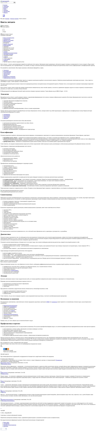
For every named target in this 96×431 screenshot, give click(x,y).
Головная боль (6, 39)
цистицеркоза (6, 115)
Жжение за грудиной (8, 40)
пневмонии (54, 301)
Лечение (5, 75)
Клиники (5, 7)
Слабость (5, 56)
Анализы (5, 10)
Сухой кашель (6, 59)
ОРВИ (47, 301)
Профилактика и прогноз (9, 77)
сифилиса (5, 118)
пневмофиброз (12, 306)
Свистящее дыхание (8, 54)
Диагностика (6, 11)
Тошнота (5, 60)
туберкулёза (6, 117)
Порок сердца (4, 372)
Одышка (5, 51)
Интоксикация (6, 41)
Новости (5, 12)
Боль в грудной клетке (8, 37)
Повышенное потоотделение (10, 53)
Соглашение (6, 423)
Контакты (5, 426)
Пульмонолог (59, 360)
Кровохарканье (7, 45)
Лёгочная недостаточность (7, 399)
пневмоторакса (14, 270)
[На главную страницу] (5, 1)
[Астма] (3, 382)
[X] (6, 349)
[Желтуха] (3, 392)
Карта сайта (6, 422)
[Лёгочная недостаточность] (7, 400)
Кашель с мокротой (8, 44)
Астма (2, 381)
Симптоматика (7, 72)
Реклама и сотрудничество (9, 425)
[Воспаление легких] (6, 364)
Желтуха (3, 391)
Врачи (4, 8)
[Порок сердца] (4, 373)
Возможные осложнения (9, 76)
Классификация (7, 71)
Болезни (5, 5)
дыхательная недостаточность (10, 314)
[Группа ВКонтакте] (4, 15)
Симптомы (6, 6)
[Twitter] (3, 16)
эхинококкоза (6, 114)
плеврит (13, 310)
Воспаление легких (5, 362)
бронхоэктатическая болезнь (10, 305)
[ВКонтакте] (4, 349)
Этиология (6, 70)
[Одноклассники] (8, 349)
